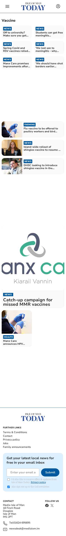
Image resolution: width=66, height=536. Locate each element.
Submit (50, 472)
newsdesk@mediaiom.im (24, 528)
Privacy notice (38, 482)
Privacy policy (11, 439)
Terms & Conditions (15, 432)
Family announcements (17, 447)
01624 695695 (21, 522)
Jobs (5, 443)
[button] (7, 6)
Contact (7, 436)
